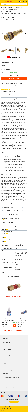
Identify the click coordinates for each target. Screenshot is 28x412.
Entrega (5, 363)
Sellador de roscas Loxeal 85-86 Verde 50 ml (9, 320)
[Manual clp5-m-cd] (25, 207)
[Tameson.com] (8, 1)
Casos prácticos (6, 345)
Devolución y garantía (7, 367)
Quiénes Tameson (7, 342)
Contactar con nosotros (8, 370)
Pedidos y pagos (6, 359)
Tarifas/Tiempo (16, 377)
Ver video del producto (15, 57)
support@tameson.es (7, 352)
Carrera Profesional (7, 349)
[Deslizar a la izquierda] (25, 34)
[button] (2, 1)
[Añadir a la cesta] (14, 325)
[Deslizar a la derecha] (2, 34)
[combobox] (14, 4)
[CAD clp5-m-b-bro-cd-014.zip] (25, 210)
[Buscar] (26, 4)
